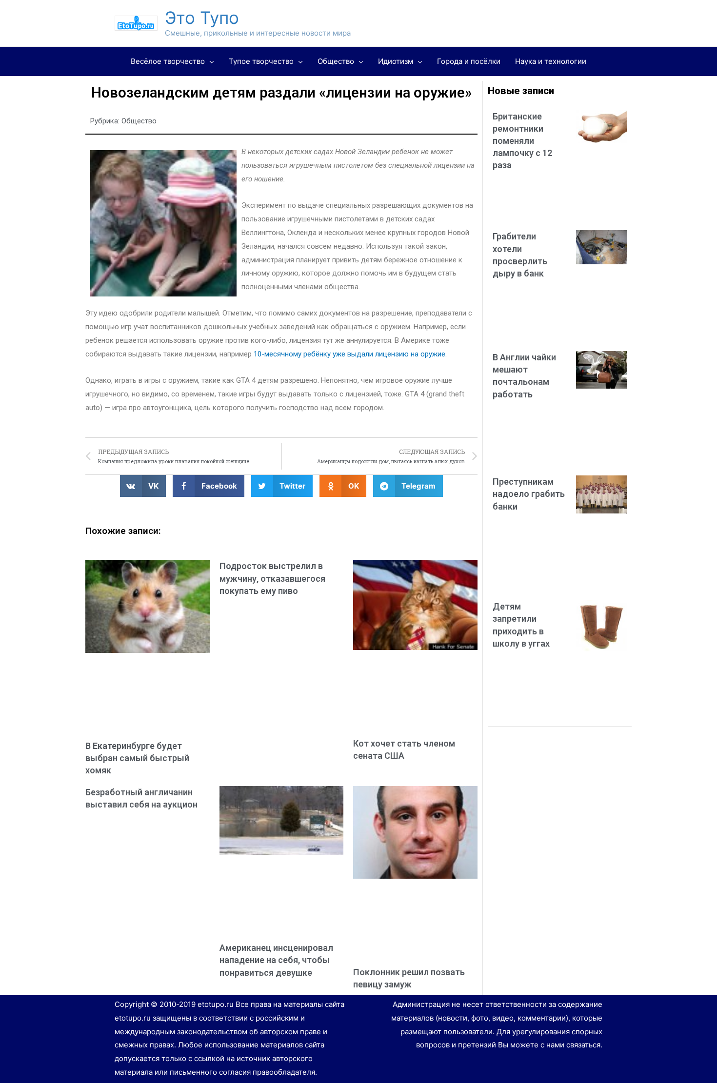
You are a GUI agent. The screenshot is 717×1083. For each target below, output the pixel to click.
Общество (139, 121)
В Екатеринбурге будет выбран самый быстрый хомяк (137, 758)
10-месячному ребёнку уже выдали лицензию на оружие (349, 354)
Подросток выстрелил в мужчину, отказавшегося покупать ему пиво (272, 578)
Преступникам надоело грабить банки (529, 493)
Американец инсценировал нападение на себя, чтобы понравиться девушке (276, 960)
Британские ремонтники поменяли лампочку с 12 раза (522, 141)
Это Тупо (202, 17)
